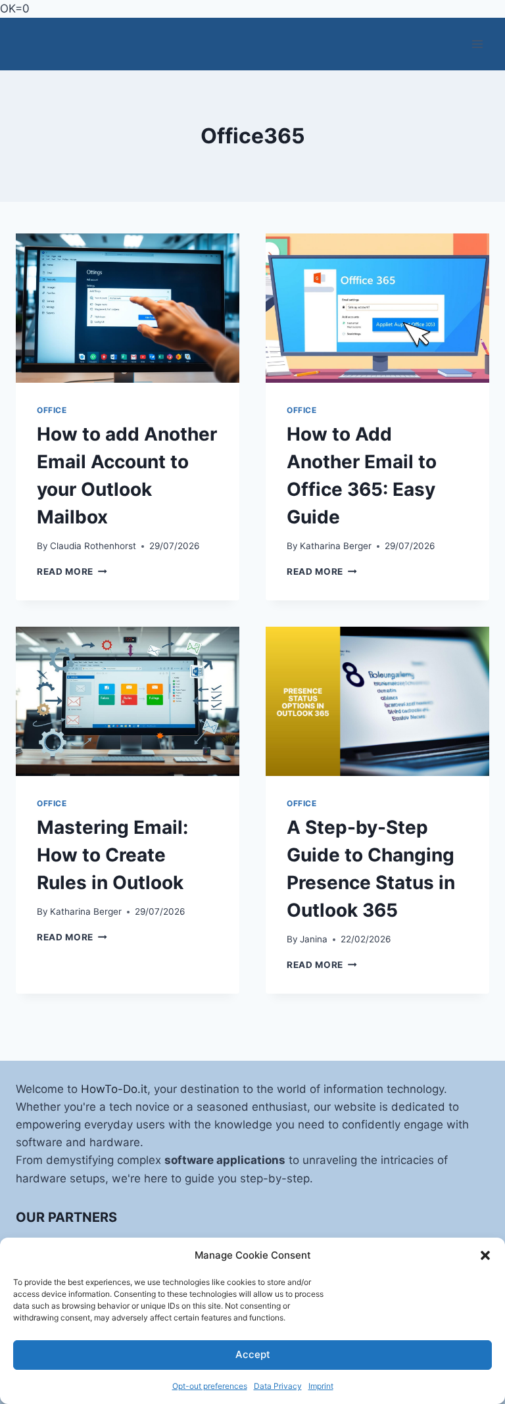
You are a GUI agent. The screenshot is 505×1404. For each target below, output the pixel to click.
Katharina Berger (336, 546)
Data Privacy (278, 1386)
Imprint (320, 1386)
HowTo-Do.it (114, 1089)
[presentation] (127, 308)
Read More (72, 571)
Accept (252, 1354)
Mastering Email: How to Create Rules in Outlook (112, 855)
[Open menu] (477, 44)
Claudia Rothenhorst (93, 546)
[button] (485, 1255)
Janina (313, 939)
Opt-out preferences (209, 1386)
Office (52, 410)
